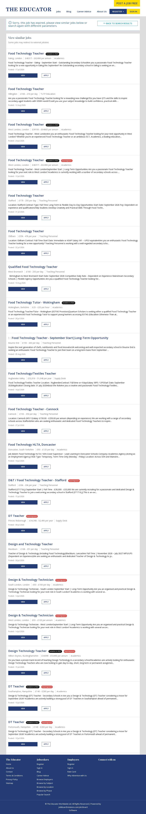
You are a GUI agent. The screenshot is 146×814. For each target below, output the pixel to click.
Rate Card (71, 771)
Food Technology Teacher (26, 53)
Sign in (39, 768)
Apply (46, 75)
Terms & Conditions (14, 775)
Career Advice (84, 11)
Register (40, 764)
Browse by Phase (44, 790)
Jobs (58, 11)
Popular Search (43, 794)
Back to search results (119, 23)
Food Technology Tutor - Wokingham (34, 302)
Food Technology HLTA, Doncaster (32, 444)
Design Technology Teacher (27, 651)
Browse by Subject (45, 783)
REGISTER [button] (117, 11)
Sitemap (9, 783)
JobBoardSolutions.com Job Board (73, 807)
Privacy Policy (12, 779)
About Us (102, 11)
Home (8, 764)
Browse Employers (45, 779)
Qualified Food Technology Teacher (32, 267)
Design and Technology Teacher (30, 544)
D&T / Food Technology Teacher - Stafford (37, 480)
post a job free (127, 3)
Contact (9, 771)
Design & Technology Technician (31, 580)
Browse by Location (45, 787)
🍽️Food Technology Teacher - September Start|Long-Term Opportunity (58, 338)
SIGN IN (133, 11)
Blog (68, 11)
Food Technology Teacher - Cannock (33, 409)
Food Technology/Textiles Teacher (32, 373)
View (23, 75)
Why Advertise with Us (77, 775)
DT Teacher (16, 516)
